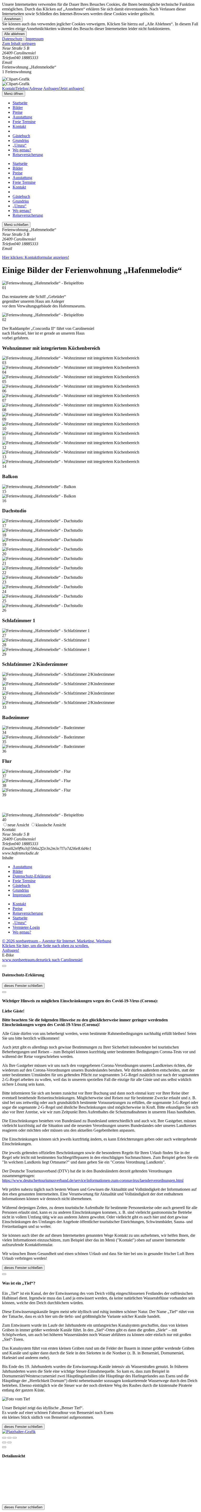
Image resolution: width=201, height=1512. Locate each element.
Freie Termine (24, 121)
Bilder (18, 107)
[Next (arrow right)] (9, 1442)
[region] (100, 43)
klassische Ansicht (51, 825)
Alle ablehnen (14, 34)
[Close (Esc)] (4, 1438)
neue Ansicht (18, 825)
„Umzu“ (19, 145)
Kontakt (19, 126)
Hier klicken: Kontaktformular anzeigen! (35, 257)
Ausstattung (22, 117)
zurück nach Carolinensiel (61, 960)
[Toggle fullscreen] (9, 1438)
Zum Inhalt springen (19, 43)
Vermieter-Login (26, 927)
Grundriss (21, 140)
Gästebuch (21, 136)
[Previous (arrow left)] (4, 1442)
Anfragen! (10, 950)
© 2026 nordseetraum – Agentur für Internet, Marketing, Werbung (56, 941)
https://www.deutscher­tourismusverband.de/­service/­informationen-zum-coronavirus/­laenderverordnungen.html (92, 1180)
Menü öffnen (13, 94)
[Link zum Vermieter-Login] (19, 1431)
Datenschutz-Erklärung (32, 876)
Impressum (34, 39)
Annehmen (12, 19)
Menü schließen (16, 225)
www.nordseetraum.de (21, 960)
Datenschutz (12, 39)
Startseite (20, 103)
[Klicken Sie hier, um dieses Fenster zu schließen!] (4, 966)
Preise (18, 112)
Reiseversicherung (28, 154)
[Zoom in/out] (15, 1438)
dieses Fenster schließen (23, 986)
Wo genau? (22, 150)
